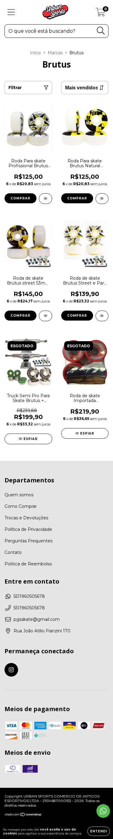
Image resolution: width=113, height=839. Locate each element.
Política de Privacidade (28, 529)
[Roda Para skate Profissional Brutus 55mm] (45, 198)
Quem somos (19, 495)
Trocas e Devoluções (26, 518)
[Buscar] (101, 31)
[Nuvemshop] (23, 815)
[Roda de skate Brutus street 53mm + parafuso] (45, 316)
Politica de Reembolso (28, 564)
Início (35, 52)
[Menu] (11, 12)
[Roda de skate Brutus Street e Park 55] (102, 316)
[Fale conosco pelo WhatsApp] (103, 811)
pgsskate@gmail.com (37, 619)
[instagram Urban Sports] (11, 670)
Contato (13, 552)
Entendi (98, 831)
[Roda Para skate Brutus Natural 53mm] (102, 198)
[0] (100, 13)
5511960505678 (29, 596)
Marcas (55, 52)
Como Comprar (21, 506)
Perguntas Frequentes (28, 541)
